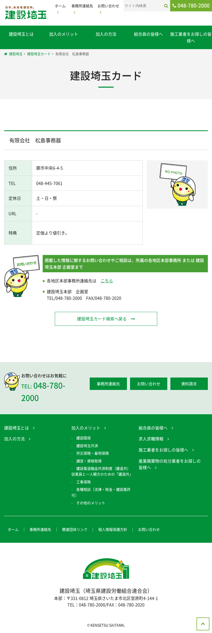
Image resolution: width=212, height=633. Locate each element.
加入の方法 (106, 34)
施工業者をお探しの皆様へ (190, 37)
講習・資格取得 (89, 460)
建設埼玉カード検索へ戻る (102, 318)
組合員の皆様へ (148, 34)
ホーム (13, 529)
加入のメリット (63, 34)
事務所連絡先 (108, 384)
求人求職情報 (151, 438)
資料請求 (189, 384)
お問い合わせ (148, 384)
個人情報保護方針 (112, 529)
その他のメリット (90, 502)
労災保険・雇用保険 (92, 453)
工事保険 (83, 481)
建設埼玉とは (21, 34)
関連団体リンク (74, 529)
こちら (107, 280)
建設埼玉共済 (87, 445)
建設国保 (83, 437)
